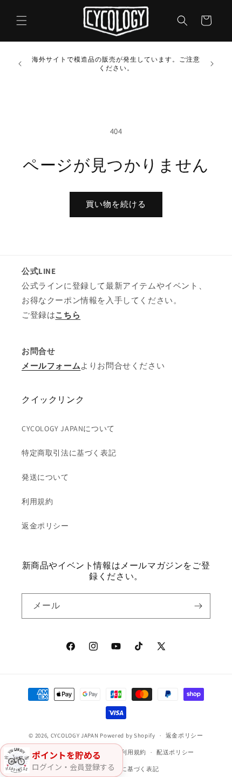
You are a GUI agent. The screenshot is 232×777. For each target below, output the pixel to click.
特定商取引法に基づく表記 (69, 453)
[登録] (198, 606)
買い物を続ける (116, 204)
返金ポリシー (45, 526)
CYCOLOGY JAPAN (75, 735)
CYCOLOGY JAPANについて (68, 428)
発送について (45, 477)
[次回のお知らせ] (212, 64)
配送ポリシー (175, 752)
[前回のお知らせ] (20, 64)
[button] (21, 20)
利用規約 (37, 501)
